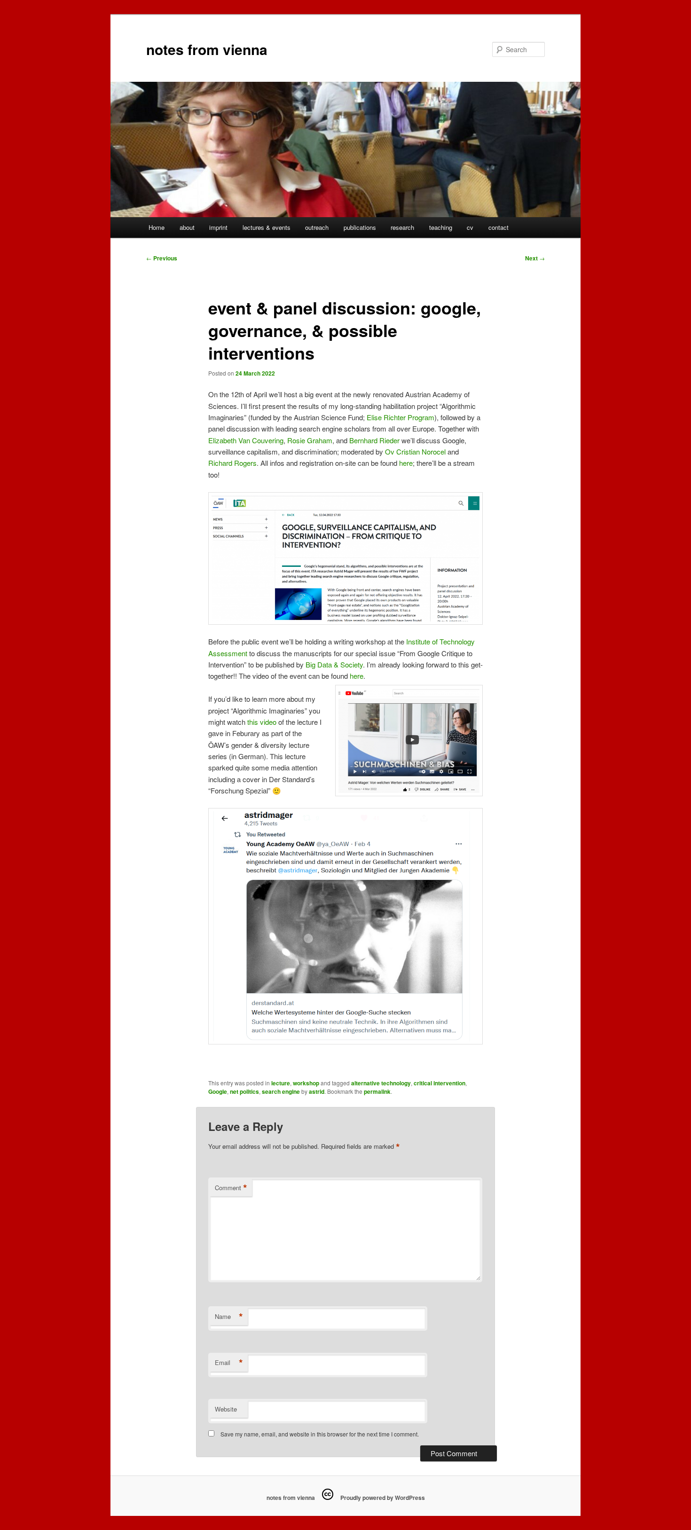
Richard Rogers (232, 463)
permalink (377, 1091)
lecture (280, 1083)
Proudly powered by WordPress (382, 1497)
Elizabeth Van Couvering (245, 440)
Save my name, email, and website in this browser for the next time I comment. (319, 1434)
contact (498, 227)
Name (229, 1316)
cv (470, 227)
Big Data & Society (334, 664)
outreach (317, 227)
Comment (231, 1187)
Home (157, 227)
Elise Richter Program (400, 417)
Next (535, 258)
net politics (244, 1091)
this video (261, 722)
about (187, 227)
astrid (316, 1091)
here (406, 463)
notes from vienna (206, 49)
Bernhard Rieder (374, 440)
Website (226, 1408)
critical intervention (439, 1083)
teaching (440, 227)
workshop (306, 1083)
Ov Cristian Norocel (415, 451)
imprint (218, 227)
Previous (161, 258)
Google (217, 1091)
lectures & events (267, 227)
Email (229, 1362)
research (402, 227)
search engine (281, 1091)
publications (360, 227)
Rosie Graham (309, 440)
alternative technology (381, 1083)
